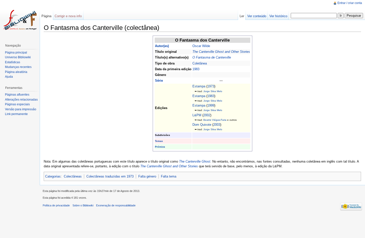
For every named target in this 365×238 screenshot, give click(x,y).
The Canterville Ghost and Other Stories (221, 52)
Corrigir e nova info (68, 16)
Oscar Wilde (201, 46)
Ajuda (9, 76)
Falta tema (168, 176)
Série (159, 80)
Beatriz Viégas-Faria (214, 120)
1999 (210, 105)
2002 (206, 115)
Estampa (198, 86)
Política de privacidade (56, 205)
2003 (216, 124)
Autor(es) (162, 46)
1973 (210, 86)
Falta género (147, 176)
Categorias (53, 176)
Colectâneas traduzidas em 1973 (110, 176)
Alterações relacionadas (21, 99)
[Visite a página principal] (20, 20)
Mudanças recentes (18, 67)
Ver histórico (278, 16)
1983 (195, 69)
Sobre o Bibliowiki (83, 205)
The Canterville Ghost (194, 161)
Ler (242, 16)
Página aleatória (16, 72)
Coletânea (199, 63)
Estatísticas (12, 62)
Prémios (160, 146)
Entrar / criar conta (349, 3)
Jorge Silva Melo (212, 91)
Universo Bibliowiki (18, 57)
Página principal (16, 52)
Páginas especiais (17, 104)
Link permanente (16, 114)
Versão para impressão (20, 109)
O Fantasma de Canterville (211, 57)
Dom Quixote (201, 124)
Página (46, 16)
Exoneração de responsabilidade (116, 205)
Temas (159, 141)
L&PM (196, 115)
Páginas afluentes (17, 94)
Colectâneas (73, 176)
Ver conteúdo (256, 16)
